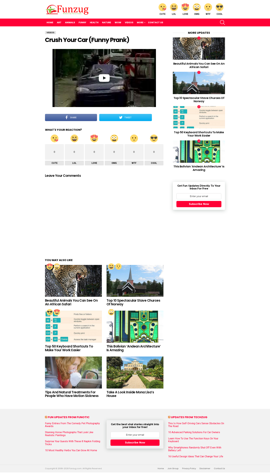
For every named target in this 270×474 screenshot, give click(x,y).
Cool (219, 14)
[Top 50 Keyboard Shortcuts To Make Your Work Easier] (73, 327)
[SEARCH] (222, 22)
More (140, 22)
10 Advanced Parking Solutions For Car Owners (194, 432)
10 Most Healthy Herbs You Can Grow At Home (71, 450)
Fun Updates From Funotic (69, 417)
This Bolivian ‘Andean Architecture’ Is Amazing (134, 348)
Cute (162, 14)
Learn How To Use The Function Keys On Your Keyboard (193, 440)
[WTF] (118, 266)
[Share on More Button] (157, 117)
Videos (129, 22)
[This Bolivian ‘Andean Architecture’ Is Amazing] (135, 327)
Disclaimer (205, 468)
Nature (106, 22)
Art (59, 22)
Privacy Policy (189, 468)
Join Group (173, 468)
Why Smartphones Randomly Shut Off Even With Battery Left (194, 449)
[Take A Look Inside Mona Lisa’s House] (135, 372)
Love (185, 14)
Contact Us (155, 22)
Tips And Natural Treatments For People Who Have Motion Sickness (72, 394)
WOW (118, 22)
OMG (196, 14)
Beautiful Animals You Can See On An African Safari (71, 302)
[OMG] (57, 266)
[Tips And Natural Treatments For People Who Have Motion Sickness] (73, 372)
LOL (174, 14)
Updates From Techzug (189, 417)
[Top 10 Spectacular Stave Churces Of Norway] (135, 281)
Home (50, 22)
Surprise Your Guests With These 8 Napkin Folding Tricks (72, 443)
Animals (70, 22)
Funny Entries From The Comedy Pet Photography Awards (72, 425)
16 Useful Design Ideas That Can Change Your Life (195, 456)
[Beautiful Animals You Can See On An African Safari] (73, 281)
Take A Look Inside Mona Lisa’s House (130, 394)
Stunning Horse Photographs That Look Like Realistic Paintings (69, 434)
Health (94, 22)
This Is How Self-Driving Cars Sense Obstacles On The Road (196, 425)
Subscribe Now (199, 204)
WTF (208, 14)
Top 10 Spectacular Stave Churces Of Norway (133, 302)
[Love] (50, 266)
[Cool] (50, 312)
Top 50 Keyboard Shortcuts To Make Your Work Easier (69, 348)
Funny (82, 22)
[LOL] (111, 266)
